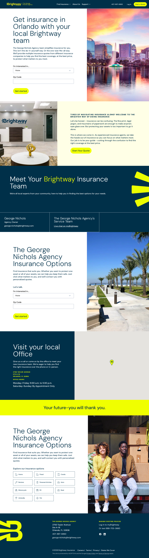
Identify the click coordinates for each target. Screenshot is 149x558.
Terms (88, 550)
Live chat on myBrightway (66, 226)
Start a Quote (140, 4)
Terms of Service (104, 553)
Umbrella (21, 498)
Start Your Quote (81, 150)
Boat (62, 490)
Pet (41, 498)
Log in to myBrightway (109, 524)
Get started (21, 91)
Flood (42, 474)
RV (41, 490)
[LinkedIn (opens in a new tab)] (104, 534)
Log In (129, 4)
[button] (64, 4)
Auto (62, 482)
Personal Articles (45, 482)
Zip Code (17, 77)
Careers (80, 550)
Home (20, 474)
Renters (21, 482)
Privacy (96, 550)
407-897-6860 (117, 4)
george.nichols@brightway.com (19, 226)
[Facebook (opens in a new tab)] (100, 534)
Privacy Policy (91, 553)
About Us (76, 4)
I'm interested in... (21, 66)
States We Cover (108, 550)
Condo (63, 474)
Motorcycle (22, 490)
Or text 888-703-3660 (109, 528)
